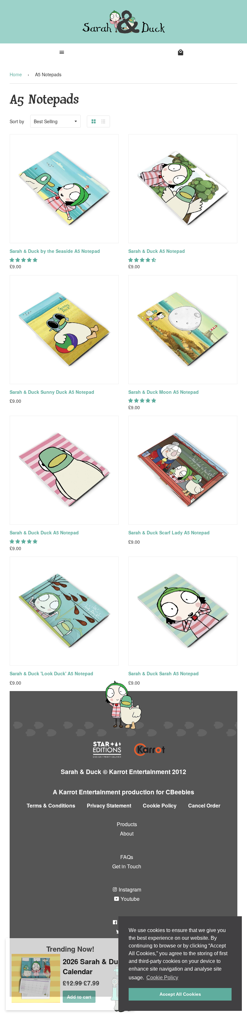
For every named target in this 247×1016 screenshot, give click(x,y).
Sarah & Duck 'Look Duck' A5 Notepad (51, 673)
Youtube (129, 898)
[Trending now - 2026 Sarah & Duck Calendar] (36, 1001)
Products (127, 824)
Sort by (17, 121)
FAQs (126, 857)
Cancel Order (204, 805)
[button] (24, 259)
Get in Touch (126, 866)
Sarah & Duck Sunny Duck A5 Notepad (52, 392)
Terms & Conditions (51, 805)
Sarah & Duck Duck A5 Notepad (44, 532)
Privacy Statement (109, 805)
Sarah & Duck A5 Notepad (156, 251)
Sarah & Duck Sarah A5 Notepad (163, 673)
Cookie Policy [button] (162, 977)
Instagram (129, 889)
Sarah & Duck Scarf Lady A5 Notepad (169, 532)
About (126, 833)
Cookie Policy (160, 805)
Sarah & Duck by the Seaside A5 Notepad (55, 251)
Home (16, 74)
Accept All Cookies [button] (180, 994)
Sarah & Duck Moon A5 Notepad (163, 392)
